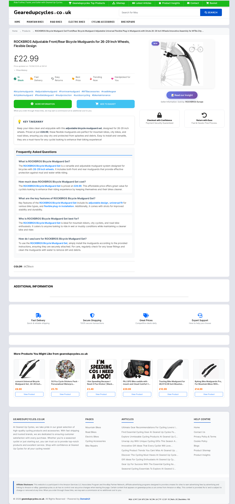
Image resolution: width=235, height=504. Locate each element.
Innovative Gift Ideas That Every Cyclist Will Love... (147, 445)
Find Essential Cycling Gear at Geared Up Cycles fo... (149, 432)
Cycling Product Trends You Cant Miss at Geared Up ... (149, 450)
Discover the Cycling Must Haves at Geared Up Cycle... (150, 455)
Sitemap (120, 3)
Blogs (196, 445)
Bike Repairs (128, 21)
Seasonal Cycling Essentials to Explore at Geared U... (149, 468)
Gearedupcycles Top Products (88, 3)
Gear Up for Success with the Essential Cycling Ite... (149, 464)
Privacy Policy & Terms (205, 436)
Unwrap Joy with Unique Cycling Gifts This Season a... (149, 441)
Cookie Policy (200, 441)
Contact (194, 3)
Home (17, 21)
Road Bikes (56, 21)
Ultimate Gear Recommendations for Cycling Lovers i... (149, 427)
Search (212, 12)
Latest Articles (143, 3)
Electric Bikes (77, 21)
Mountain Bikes (35, 21)
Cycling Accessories (103, 21)
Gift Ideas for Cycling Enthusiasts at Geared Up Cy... (148, 459)
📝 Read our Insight (182, 95)
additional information (33, 286)
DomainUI (85, 499)
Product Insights (171, 3)
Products (26, 31)
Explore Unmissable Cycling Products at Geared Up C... (150, 436)
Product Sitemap (202, 450)
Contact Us (199, 432)
